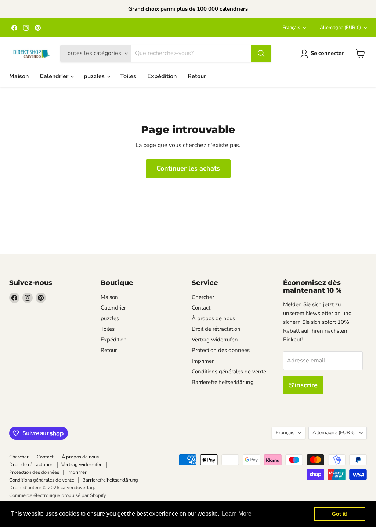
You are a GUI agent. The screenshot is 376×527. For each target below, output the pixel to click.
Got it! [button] (340, 514)
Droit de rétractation (216, 329)
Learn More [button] (237, 513)
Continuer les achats (188, 168)
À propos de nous (213, 318)
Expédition (162, 76)
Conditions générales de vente (229, 371)
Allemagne (340, 27)
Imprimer (203, 361)
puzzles (95, 76)
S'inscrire (303, 385)
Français (291, 27)
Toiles (128, 76)
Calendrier (55, 76)
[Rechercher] (261, 53)
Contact (201, 307)
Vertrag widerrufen (215, 339)
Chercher (203, 297)
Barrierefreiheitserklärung (223, 382)
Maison (19, 76)
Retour (197, 76)
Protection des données (221, 350)
